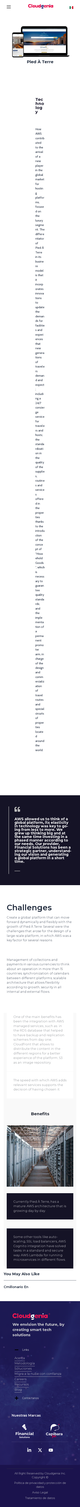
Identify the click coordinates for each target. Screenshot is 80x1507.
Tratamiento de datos (40, 1498)
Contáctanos (30, 1398)
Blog (18, 1389)
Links (25, 1349)
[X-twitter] (40, 1450)
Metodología (25, 1363)
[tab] (40, 1350)
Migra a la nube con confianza (38, 1374)
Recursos (22, 1384)
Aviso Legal (40, 1492)
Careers (20, 1379)
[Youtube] (50, 1450)
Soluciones (23, 1368)
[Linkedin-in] (29, 1450)
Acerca (20, 1358)
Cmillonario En (16, 1287)
